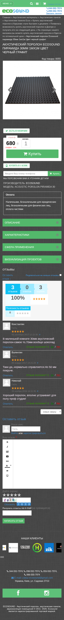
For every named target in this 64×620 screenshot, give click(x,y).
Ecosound (33, 183)
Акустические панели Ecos (17, 20)
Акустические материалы (25, 17)
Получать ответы (12, 508)
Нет (58, 347)
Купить (34, 154)
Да (52, 347)
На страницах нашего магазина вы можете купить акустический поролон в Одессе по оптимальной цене (32, 33)
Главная (7, 17)
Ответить (8, 347)
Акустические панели (50, 17)
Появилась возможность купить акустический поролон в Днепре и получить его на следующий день (32, 26)
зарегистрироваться (34, 433)
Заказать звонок (54, 13)
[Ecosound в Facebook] (18, 594)
